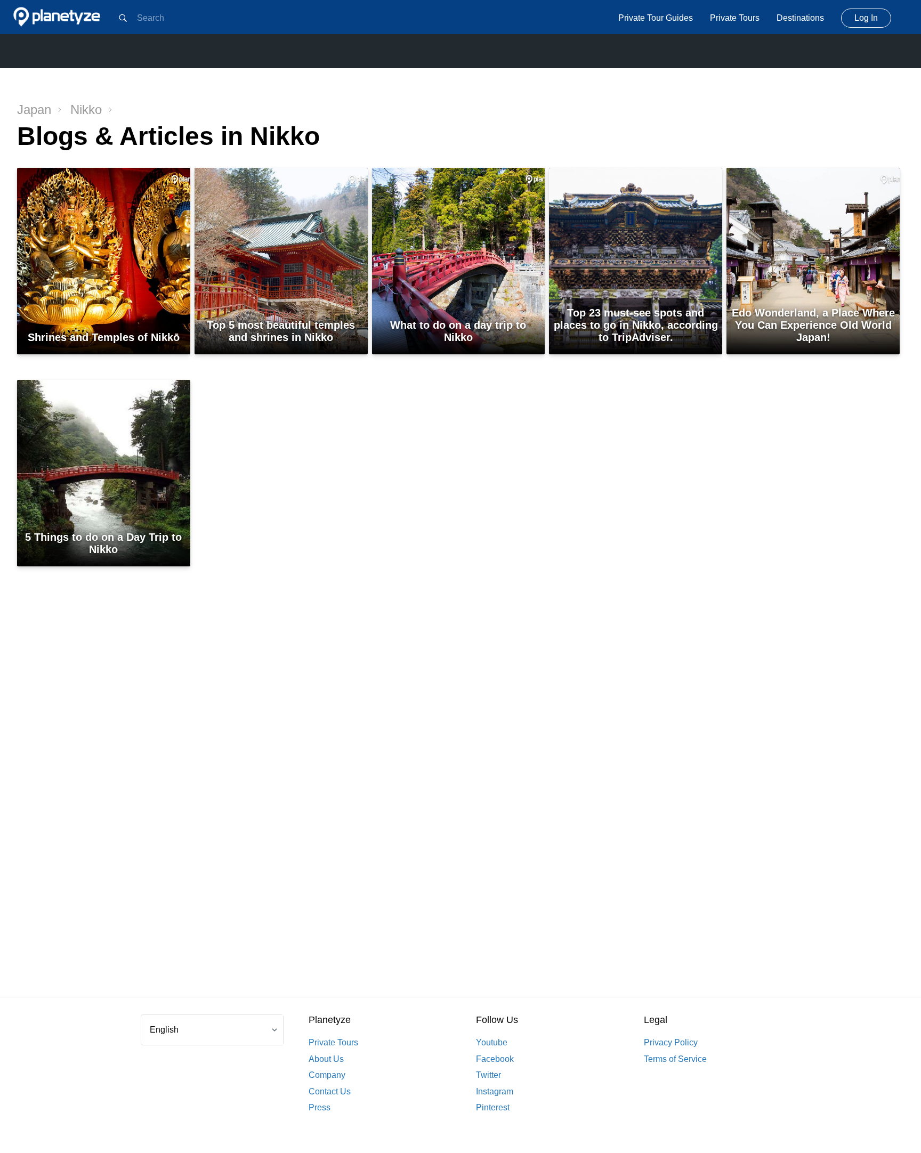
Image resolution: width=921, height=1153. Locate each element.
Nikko (86, 109)
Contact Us (330, 1091)
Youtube (491, 1042)
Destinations (800, 17)
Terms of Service (675, 1058)
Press (319, 1107)
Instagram (494, 1091)
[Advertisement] (460, 803)
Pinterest (493, 1107)
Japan (34, 109)
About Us (326, 1058)
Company (327, 1074)
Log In (866, 17)
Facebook (495, 1058)
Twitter (488, 1074)
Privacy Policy (671, 1042)
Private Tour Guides (655, 17)
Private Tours (735, 17)
